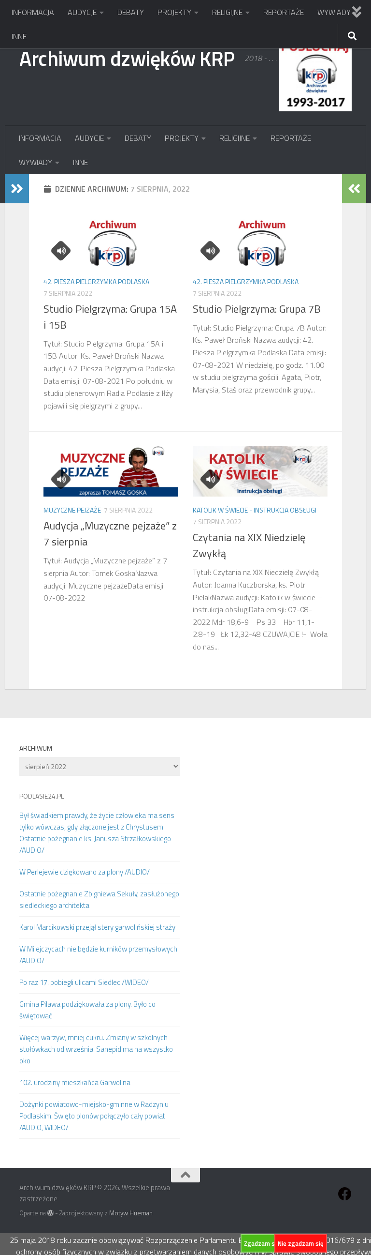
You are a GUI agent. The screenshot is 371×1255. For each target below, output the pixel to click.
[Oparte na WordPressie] (50, 1213)
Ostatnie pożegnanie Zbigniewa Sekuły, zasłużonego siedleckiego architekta (99, 899)
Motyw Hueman (131, 1213)
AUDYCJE (82, 12)
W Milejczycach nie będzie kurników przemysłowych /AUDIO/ (98, 954)
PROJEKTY (174, 12)
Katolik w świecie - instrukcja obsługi (254, 510)
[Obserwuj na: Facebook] (345, 1194)
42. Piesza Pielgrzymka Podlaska (96, 281)
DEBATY (130, 12)
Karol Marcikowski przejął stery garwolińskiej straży (97, 927)
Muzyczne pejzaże (72, 510)
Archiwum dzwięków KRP (127, 58)
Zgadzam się (262, 1243)
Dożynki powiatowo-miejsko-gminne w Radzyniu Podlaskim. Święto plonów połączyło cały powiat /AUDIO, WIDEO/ (94, 1116)
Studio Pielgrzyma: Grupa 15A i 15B (110, 317)
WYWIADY (334, 12)
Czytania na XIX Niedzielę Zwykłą (249, 545)
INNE (19, 36)
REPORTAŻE (283, 12)
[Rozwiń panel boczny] (17, 188)
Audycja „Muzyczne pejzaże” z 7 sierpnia (110, 533)
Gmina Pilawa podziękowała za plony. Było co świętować (87, 1009)
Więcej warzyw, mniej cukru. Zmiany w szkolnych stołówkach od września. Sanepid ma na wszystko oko (96, 1049)
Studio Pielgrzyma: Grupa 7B (257, 309)
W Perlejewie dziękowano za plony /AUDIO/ (84, 871)
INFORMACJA (33, 12)
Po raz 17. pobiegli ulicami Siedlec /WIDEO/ (84, 982)
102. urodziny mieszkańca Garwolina (74, 1082)
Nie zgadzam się (301, 1243)
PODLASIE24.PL (41, 796)
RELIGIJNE (227, 12)
